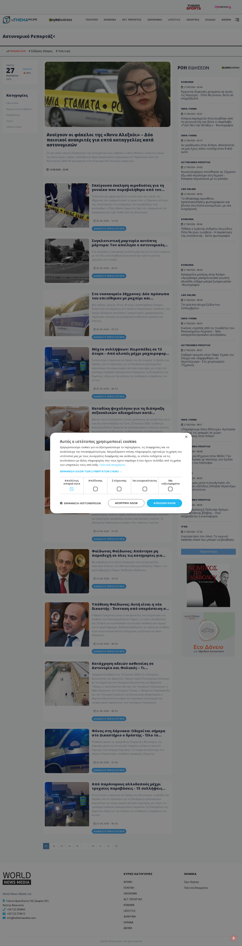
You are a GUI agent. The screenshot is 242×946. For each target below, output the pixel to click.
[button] (121, 471)
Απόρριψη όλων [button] (126, 503)
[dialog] (121, 473)
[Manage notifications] (234, 938)
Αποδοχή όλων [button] (164, 503)
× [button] (186, 437)
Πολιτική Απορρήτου (112, 464)
